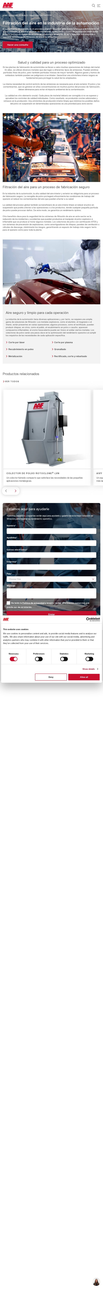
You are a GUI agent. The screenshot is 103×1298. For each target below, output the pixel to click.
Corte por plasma (63, 342)
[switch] (39, 659)
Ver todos (12, 381)
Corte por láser (16, 342)
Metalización (15, 356)
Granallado (60, 349)
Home (5, 15)
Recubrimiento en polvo (21, 349)
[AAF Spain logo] (8, 5)
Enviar (51, 614)
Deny (51, 677)
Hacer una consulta (17, 44)
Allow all (84, 677)
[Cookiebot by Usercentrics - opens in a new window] (88, 619)
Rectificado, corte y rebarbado (70, 356)
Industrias (34, 15)
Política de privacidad (33, 603)
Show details (88, 669)
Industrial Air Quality (18, 15)
